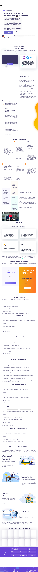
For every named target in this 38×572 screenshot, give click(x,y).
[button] (15, 549)
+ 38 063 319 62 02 (20, 570)
